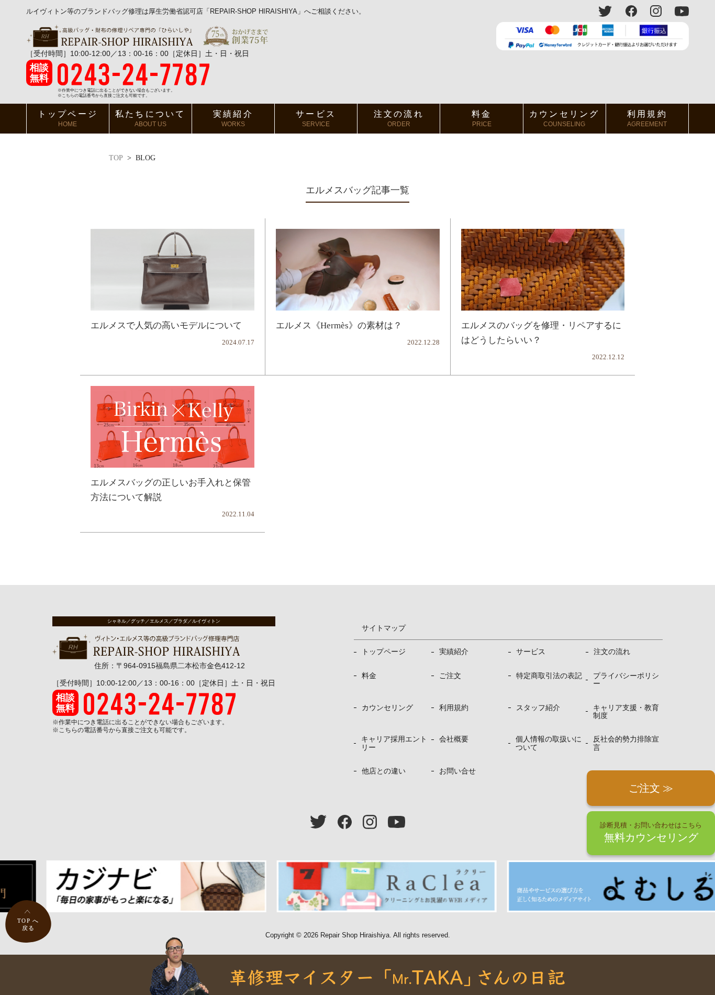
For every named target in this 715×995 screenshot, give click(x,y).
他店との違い (384, 771)
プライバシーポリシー (626, 679)
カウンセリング (564, 118)
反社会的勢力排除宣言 (626, 743)
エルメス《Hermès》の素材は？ (339, 325)
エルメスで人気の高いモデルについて (166, 325)
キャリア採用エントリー (394, 743)
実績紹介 (233, 118)
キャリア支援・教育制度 (626, 711)
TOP (116, 158)
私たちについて (150, 118)
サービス (316, 118)
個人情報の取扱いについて (549, 743)
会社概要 (453, 739)
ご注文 (450, 675)
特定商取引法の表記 (549, 675)
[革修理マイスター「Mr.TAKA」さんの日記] (357, 975)
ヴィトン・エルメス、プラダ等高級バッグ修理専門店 (147, 36)
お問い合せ (457, 771)
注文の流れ (399, 118)
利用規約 (647, 118)
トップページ (68, 118)
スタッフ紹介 (538, 707)
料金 (481, 118)
